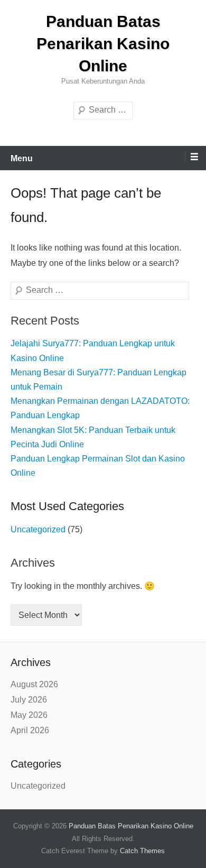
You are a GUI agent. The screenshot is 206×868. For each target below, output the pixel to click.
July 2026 (29, 699)
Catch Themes (142, 851)
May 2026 (29, 714)
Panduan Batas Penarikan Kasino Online (103, 44)
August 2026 (34, 684)
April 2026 (30, 730)
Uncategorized (38, 529)
